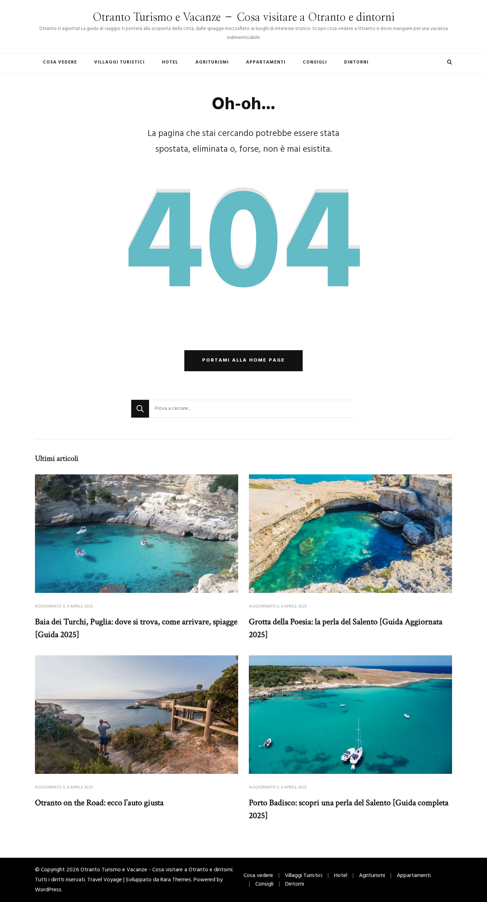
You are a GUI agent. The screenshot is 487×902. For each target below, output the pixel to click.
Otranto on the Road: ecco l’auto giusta (99, 802)
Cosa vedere (60, 62)
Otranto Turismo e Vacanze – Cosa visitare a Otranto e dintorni (244, 17)
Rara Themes (175, 880)
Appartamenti (266, 62)
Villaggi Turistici (119, 62)
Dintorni (356, 62)
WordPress (48, 890)
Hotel (170, 62)
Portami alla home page (243, 360)
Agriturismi (212, 62)
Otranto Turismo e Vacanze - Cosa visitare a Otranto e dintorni (156, 870)
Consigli (315, 62)
